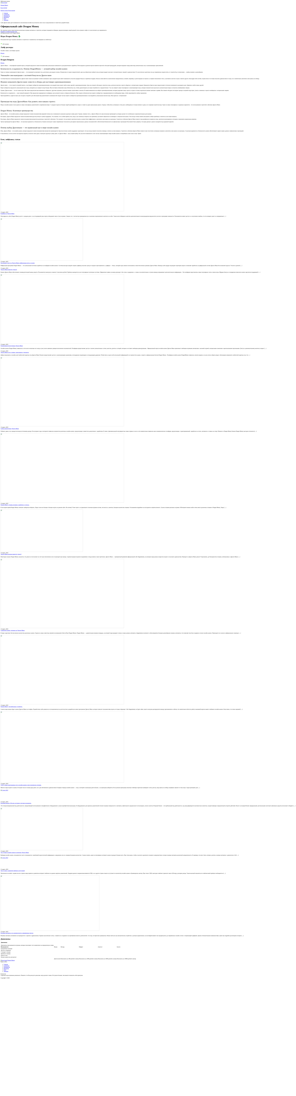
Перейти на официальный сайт (9, 31)
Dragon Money (11, 960)
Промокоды (7, 16)
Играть (2, 53)
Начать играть (4, 10)
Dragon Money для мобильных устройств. (11, 706)
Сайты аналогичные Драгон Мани (10, 428)
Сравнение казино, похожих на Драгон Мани (13, 630)
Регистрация (11, 10)
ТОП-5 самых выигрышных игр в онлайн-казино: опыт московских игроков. (21, 785)
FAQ (5, 18)
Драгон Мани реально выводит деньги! (11, 554)
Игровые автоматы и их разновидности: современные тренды (17, 933)
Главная (6, 13)
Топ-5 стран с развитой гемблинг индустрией (13, 870)
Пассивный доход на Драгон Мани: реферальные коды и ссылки (18, 263)
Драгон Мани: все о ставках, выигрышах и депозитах (15, 352)
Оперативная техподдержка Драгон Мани (12, 345)
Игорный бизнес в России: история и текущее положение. (16, 803)
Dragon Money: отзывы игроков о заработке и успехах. (15, 505)
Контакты (6, 17)
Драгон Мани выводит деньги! (9, 269)
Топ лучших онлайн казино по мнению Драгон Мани (15, 852)
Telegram (6, 20)
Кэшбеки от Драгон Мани (7, 213)
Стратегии (6, 14)
